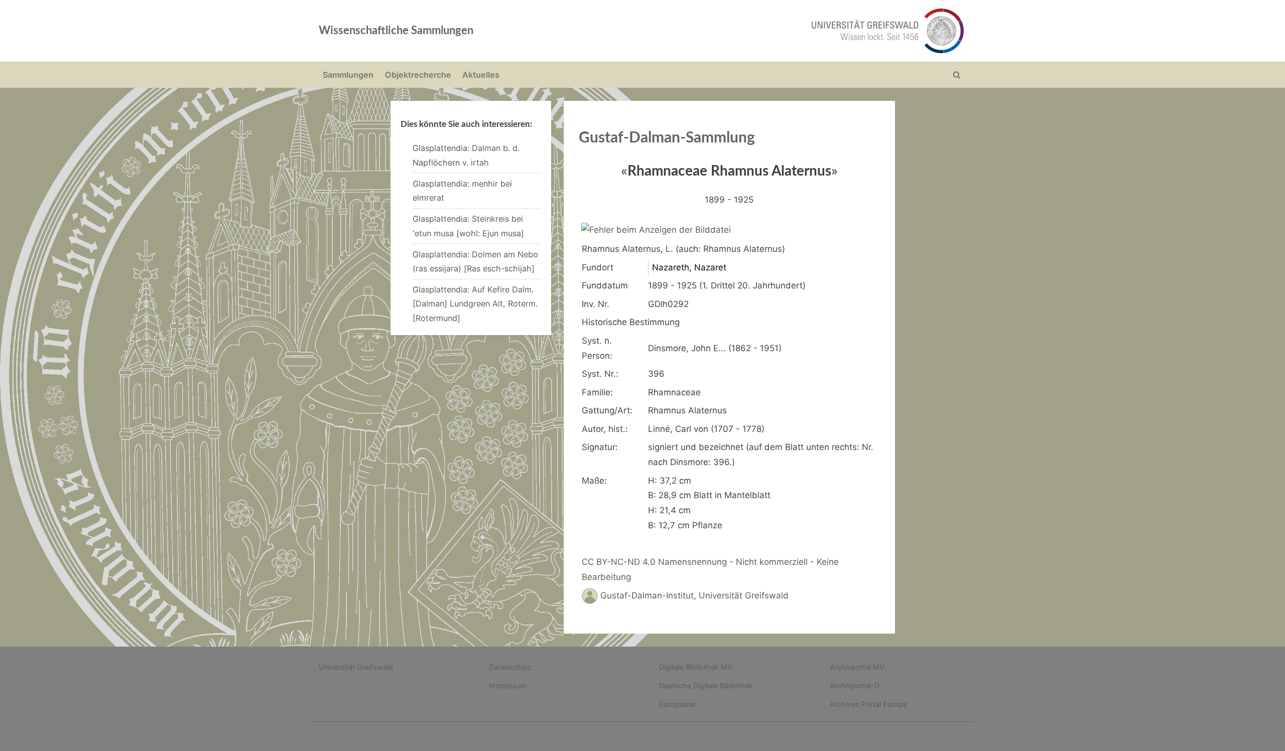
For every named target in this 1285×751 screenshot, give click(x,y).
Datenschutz (510, 667)
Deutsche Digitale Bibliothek (706, 685)
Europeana (677, 704)
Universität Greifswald (356, 667)
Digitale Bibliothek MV (695, 667)
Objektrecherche (418, 75)
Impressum (508, 685)
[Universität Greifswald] (785, 31)
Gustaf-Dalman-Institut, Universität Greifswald (694, 595)
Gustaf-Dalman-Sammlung (667, 137)
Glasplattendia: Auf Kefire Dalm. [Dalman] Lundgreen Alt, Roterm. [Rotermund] (475, 303)
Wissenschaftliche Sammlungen (396, 30)
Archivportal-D (854, 685)
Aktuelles (480, 75)
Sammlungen (348, 75)
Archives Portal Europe (868, 704)
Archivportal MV (857, 667)
